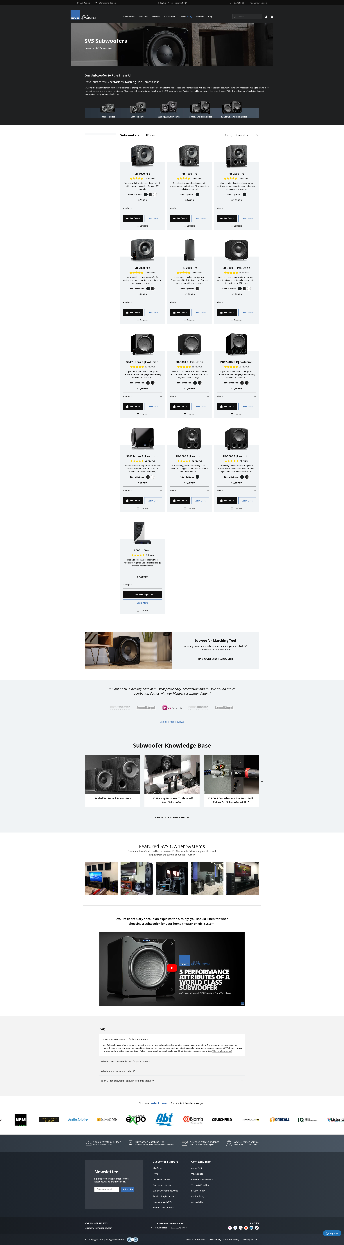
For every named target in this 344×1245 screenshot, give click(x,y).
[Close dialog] (221, 589)
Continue (145, 646)
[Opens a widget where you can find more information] (332, 1233)
